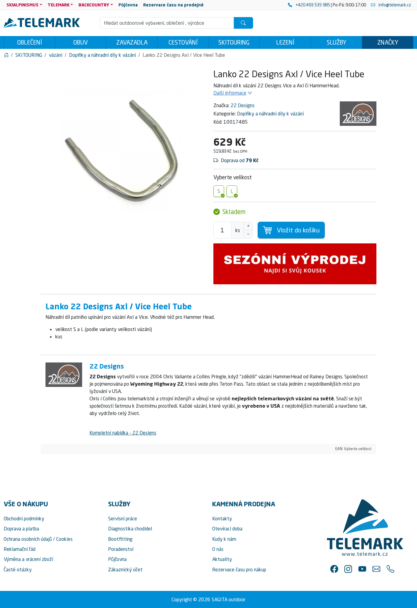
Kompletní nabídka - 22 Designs (122, 433)
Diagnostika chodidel (130, 529)
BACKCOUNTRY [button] (93, 4)
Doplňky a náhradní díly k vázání (270, 114)
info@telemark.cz (394, 4)
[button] (334, 569)
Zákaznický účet (125, 569)
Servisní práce (122, 518)
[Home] (6, 55)
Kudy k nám (224, 539)
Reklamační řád (19, 549)
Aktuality (222, 559)
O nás (217, 549)
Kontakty (222, 518)
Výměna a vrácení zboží (28, 559)
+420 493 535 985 (313, 4)
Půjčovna (117, 559)
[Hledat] (243, 23)
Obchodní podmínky (24, 518)
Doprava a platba (21, 529)
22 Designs (242, 105)
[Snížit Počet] (248, 234)
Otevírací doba (227, 529)
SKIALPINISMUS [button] (22, 4)
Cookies (64, 539)
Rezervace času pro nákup (239, 569)
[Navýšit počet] (248, 226)
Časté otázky (18, 569)
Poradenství (120, 549)
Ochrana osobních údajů (28, 539)
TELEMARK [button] (59, 4)
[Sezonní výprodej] (294, 263)
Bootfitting (120, 539)
